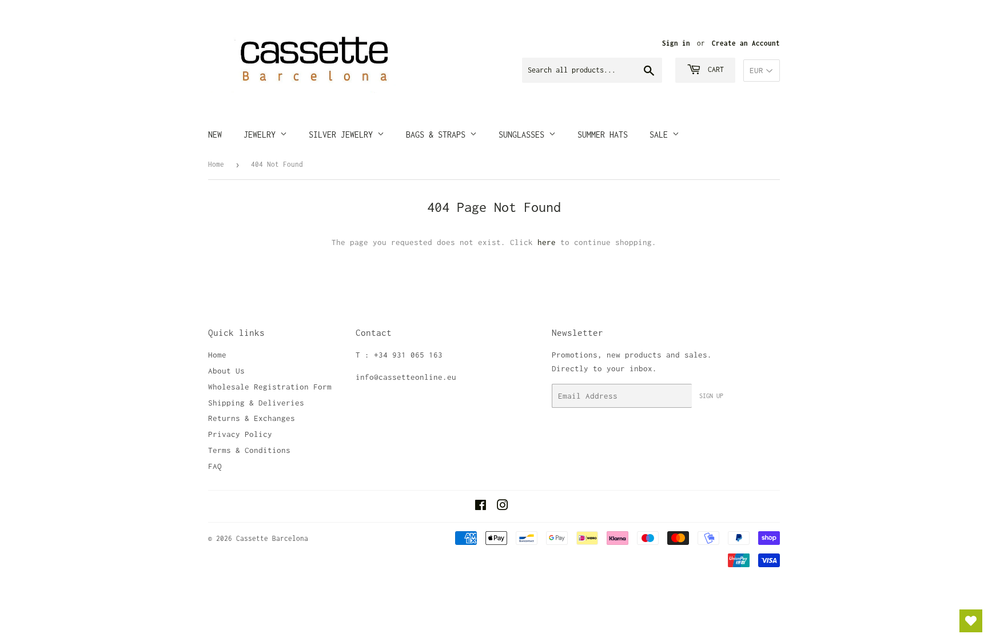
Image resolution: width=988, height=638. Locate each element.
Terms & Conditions (249, 450)
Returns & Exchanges (251, 418)
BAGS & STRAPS (438, 134)
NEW (215, 134)
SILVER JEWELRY (343, 134)
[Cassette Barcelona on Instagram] (502, 506)
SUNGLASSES (524, 134)
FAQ (215, 466)
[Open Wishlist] (970, 620)
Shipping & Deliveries (256, 402)
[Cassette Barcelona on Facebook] (481, 506)
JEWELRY (262, 134)
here (546, 242)
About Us (226, 370)
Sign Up (711, 395)
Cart (714, 69)
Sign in (676, 43)
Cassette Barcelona (272, 538)
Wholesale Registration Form (270, 386)
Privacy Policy (240, 434)
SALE (661, 134)
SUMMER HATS (602, 134)
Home (216, 164)
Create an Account (746, 43)
